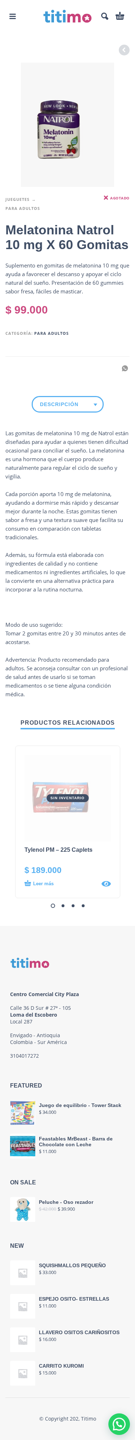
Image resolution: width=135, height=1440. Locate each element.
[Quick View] (106, 883)
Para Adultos (22, 208)
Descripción (59, 404)
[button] (13, 16)
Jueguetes (17, 199)
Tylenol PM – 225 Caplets (58, 850)
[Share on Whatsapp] (123, 368)
